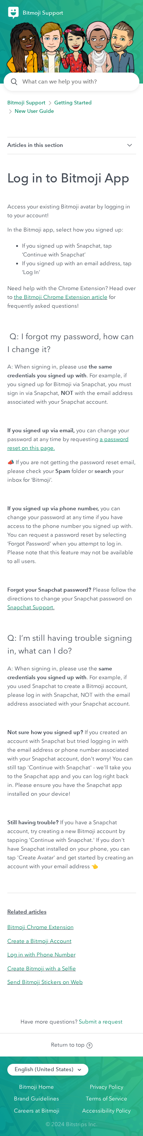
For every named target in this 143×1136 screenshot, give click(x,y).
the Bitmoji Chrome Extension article (60, 297)
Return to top (68, 1044)
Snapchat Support (30, 607)
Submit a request (100, 1021)
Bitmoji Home (36, 1087)
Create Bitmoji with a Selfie (41, 968)
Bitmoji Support (26, 103)
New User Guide (34, 111)
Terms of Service (106, 1098)
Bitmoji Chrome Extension (40, 927)
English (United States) (45, 1069)
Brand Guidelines (36, 1098)
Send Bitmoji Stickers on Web (45, 982)
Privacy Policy (106, 1087)
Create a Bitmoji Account (39, 941)
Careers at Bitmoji (36, 1110)
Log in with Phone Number (41, 954)
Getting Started (73, 103)
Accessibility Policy (106, 1110)
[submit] (15, 81)
